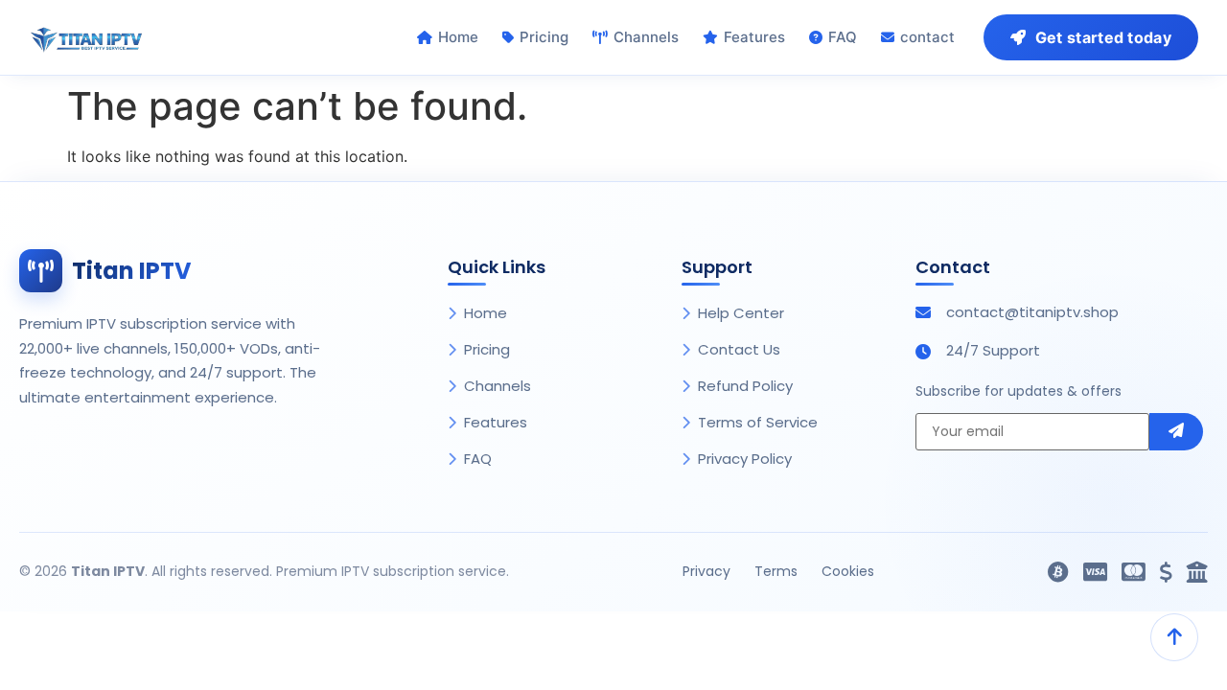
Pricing (544, 37)
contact (927, 37)
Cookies (848, 571)
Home (458, 37)
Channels (646, 37)
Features (754, 37)
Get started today (1103, 37)
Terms (776, 571)
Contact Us (739, 349)
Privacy (706, 571)
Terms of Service (758, 422)
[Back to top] (1174, 637)
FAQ (842, 37)
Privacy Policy (745, 458)
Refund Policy (745, 386)
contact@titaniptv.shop (1032, 312)
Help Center (741, 313)
